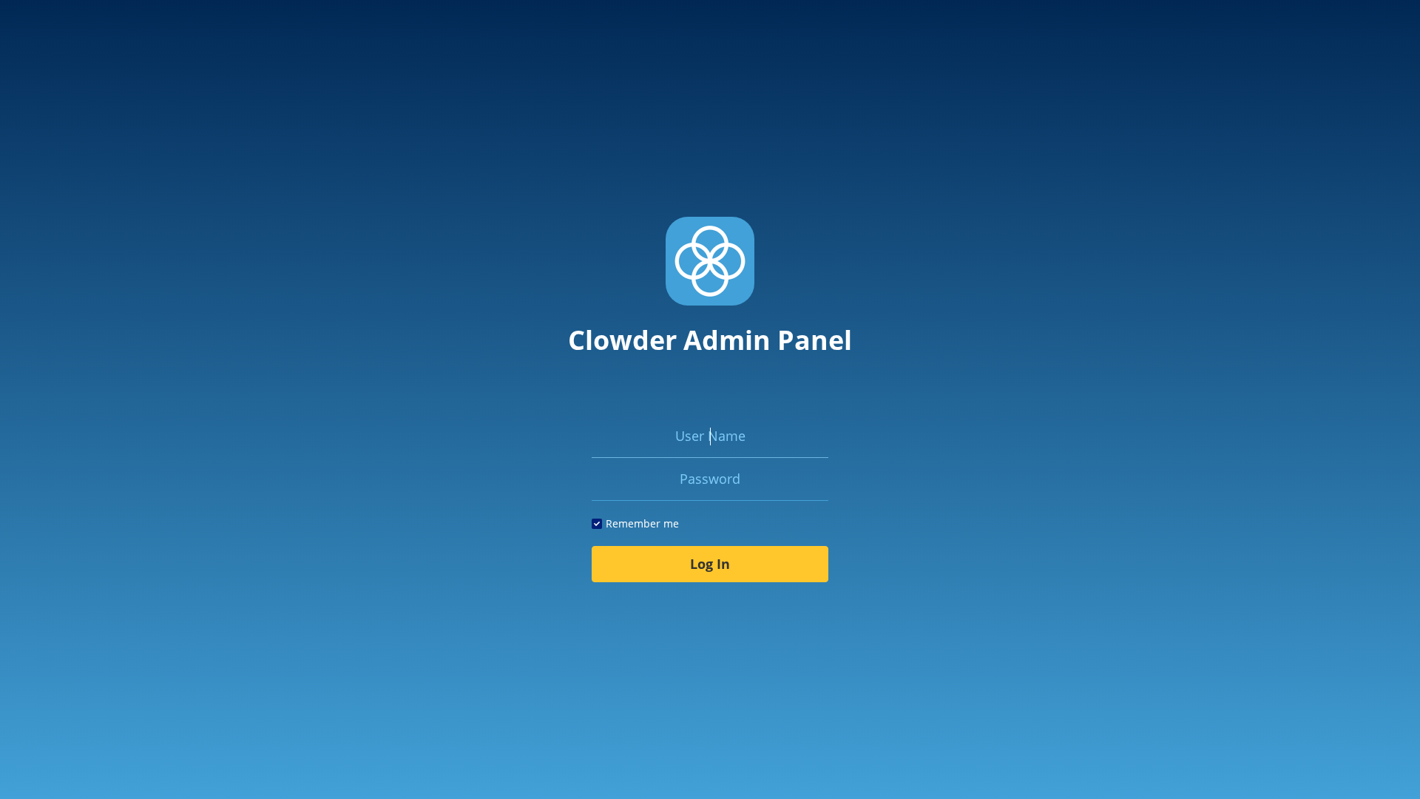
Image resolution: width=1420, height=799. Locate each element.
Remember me (642, 523)
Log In (710, 564)
